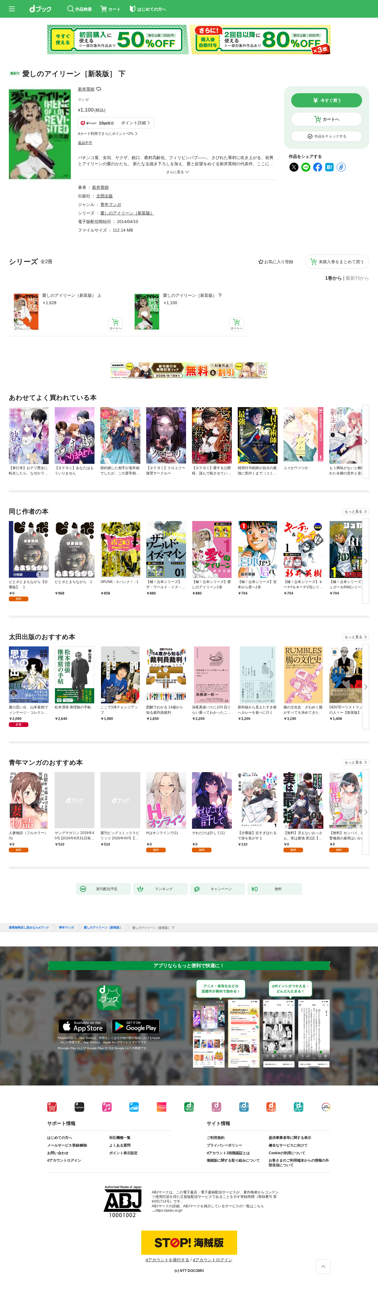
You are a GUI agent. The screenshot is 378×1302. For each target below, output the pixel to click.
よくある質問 (120, 1145)
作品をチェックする (330, 136)
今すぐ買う (331, 100)
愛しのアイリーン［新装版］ (127, 213)
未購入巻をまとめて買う (341, 261)
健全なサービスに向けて (288, 1145)
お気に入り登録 (278, 261)
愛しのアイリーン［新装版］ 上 (71, 295)
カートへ (331, 119)
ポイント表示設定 (123, 1153)
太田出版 (104, 196)
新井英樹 (86, 89)
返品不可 (85, 143)
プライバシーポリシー (224, 1145)
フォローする (99, 89)
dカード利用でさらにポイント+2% (105, 134)
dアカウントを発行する (167, 1259)
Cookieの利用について (287, 1153)
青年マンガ (110, 204)
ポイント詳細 (133, 122)
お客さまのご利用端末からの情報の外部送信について (299, 1162)
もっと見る (353, 512)
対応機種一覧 (120, 1138)
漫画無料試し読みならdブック (29, 927)
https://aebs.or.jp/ (168, 1210)
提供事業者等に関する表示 (290, 1138)
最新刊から (357, 278)
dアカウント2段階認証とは (228, 1153)
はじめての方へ (59, 1138)
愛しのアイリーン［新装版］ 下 (192, 295)
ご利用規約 (215, 1138)
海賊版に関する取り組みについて (233, 1160)
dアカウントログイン (64, 1160)
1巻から (333, 278)
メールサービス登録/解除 (67, 1145)
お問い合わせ (58, 1153)
